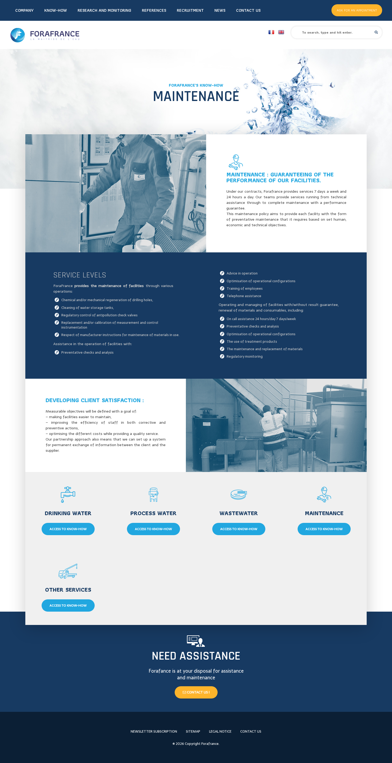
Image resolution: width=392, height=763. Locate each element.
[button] (376, 32)
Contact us (248, 10)
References (154, 10)
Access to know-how (68, 529)
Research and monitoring (104, 10)
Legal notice (220, 731)
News (219, 10)
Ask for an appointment (357, 10)
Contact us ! (198, 692)
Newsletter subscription (154, 731)
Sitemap (193, 731)
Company (24, 10)
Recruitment (190, 10)
